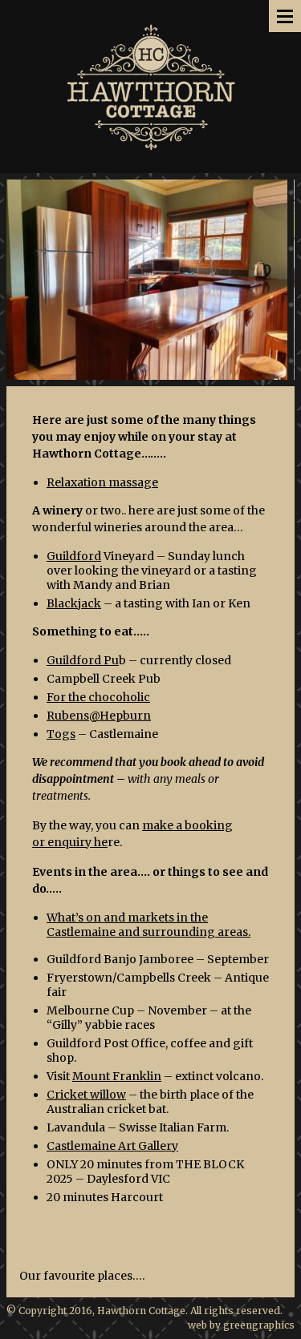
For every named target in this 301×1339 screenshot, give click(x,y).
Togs (61, 734)
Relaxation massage (102, 482)
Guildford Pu (83, 660)
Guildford (74, 556)
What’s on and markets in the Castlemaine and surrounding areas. (148, 924)
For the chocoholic (98, 697)
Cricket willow (86, 1094)
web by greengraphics (241, 1325)
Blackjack (74, 603)
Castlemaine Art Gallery (112, 1146)
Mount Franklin (116, 1076)
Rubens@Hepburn (99, 715)
